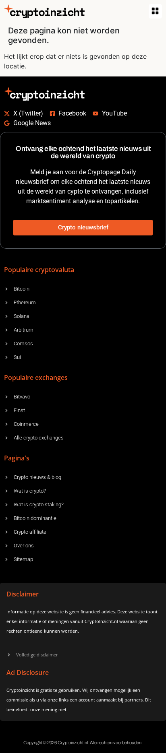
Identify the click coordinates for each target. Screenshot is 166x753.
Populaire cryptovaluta (39, 269)
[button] (155, 11)
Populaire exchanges (36, 377)
